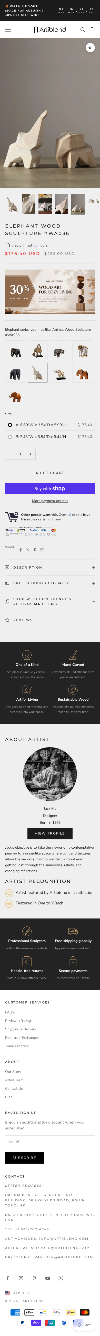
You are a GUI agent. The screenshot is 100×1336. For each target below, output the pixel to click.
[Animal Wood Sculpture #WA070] (82, 372)
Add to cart (50, 473)
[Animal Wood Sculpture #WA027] (82, 350)
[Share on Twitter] (28, 550)
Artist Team (14, 1080)
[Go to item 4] (61, 204)
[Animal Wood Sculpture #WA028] (15, 372)
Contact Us (14, 1088)
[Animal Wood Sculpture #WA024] (37, 350)
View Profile (50, 833)
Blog (9, 1097)
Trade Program (17, 1046)
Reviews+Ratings (19, 1020)
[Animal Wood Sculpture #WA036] (37, 372)
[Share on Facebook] (20, 550)
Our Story (13, 1071)
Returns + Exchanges (22, 1037)
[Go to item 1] (12, 204)
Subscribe (24, 1158)
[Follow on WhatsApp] (61, 1278)
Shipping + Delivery (20, 1029)
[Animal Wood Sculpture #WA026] (60, 372)
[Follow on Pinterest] (34, 1278)
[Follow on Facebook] (7, 1278)
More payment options (50, 500)
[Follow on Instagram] (21, 1278)
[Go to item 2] (29, 204)
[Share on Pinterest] (35, 550)
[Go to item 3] (45, 204)
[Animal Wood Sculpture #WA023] (15, 350)
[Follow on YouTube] (47, 1278)
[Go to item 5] (78, 204)
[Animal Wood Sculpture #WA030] (60, 350)
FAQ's (10, 1012)
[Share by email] (42, 550)
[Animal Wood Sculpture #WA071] (15, 395)
